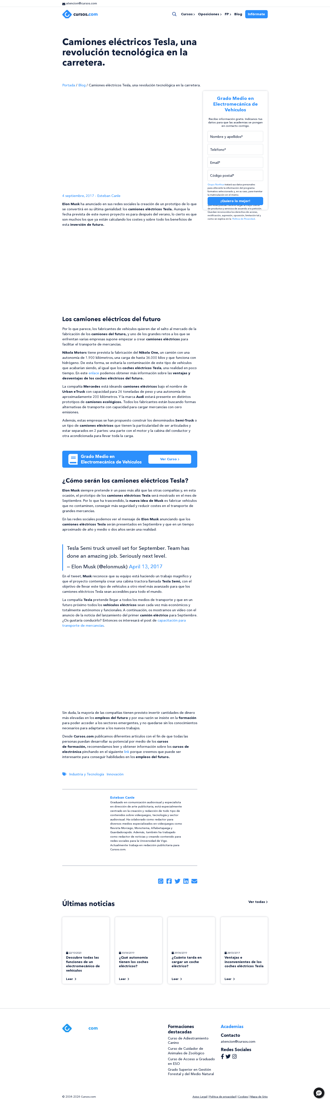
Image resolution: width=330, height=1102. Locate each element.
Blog (82, 85)
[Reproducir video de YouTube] (129, 268)
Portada (68, 85)
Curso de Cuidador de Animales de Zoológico (186, 1051)
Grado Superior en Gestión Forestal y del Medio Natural (191, 1071)
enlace (94, 373)
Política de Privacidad (243, 219)
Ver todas (257, 902)
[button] (319, 1093)
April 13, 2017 (146, 566)
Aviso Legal (199, 1096)
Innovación (115, 774)
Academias (232, 1026)
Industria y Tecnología (86, 774)
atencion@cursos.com (238, 1041)
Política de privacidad (222, 1096)
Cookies (243, 1096)
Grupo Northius (216, 184)
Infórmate (256, 14)
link (126, 752)
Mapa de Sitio (259, 1096)
